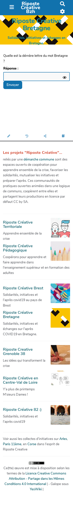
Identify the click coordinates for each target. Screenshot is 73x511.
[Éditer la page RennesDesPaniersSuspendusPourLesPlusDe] (9, 136)
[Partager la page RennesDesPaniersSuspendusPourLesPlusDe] (45, 136)
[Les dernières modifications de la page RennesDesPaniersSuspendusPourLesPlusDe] (27, 136)
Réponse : (11, 68)
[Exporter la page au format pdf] (63, 136)
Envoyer (13, 85)
